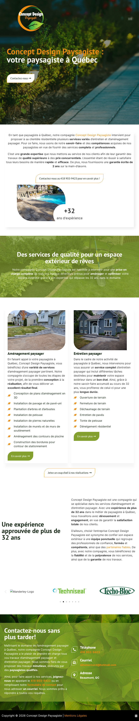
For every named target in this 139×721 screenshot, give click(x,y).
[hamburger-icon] (130, 19)
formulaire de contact (41, 684)
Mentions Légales (75, 715)
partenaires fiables (118, 547)
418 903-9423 (90, 652)
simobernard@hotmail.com (98, 665)
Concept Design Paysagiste (93, 135)
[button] (5, 592)
